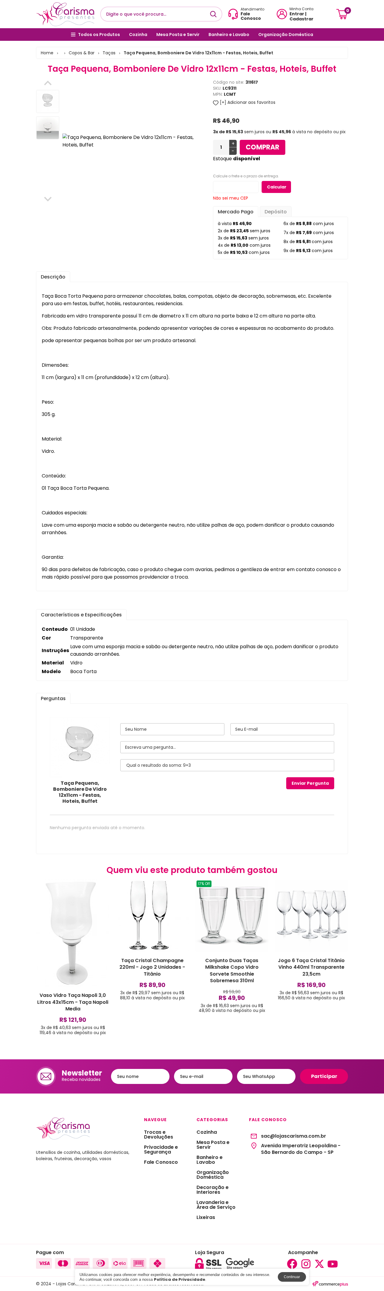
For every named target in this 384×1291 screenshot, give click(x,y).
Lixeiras (205, 1217)
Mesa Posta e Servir (178, 35)
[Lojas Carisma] (65, 14)
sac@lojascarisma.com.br (293, 1136)
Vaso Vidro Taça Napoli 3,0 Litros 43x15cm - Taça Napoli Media (72, 1002)
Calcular (276, 187)
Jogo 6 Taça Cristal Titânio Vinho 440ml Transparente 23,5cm (311, 967)
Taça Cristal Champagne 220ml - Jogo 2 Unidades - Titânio (152, 967)
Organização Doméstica (285, 35)
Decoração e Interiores (212, 1190)
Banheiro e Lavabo (228, 35)
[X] (319, 1264)
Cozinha (138, 35)
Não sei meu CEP (230, 198)
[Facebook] (292, 1264)
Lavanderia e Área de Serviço (216, 1205)
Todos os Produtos (99, 35)
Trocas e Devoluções (158, 1134)
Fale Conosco (161, 1162)
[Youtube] (333, 1264)
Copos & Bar (81, 53)
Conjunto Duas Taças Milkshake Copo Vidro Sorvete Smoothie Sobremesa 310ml (232, 970)
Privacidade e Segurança (161, 1149)
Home (47, 53)
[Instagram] (306, 1264)
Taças (109, 53)
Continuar (292, 1277)
